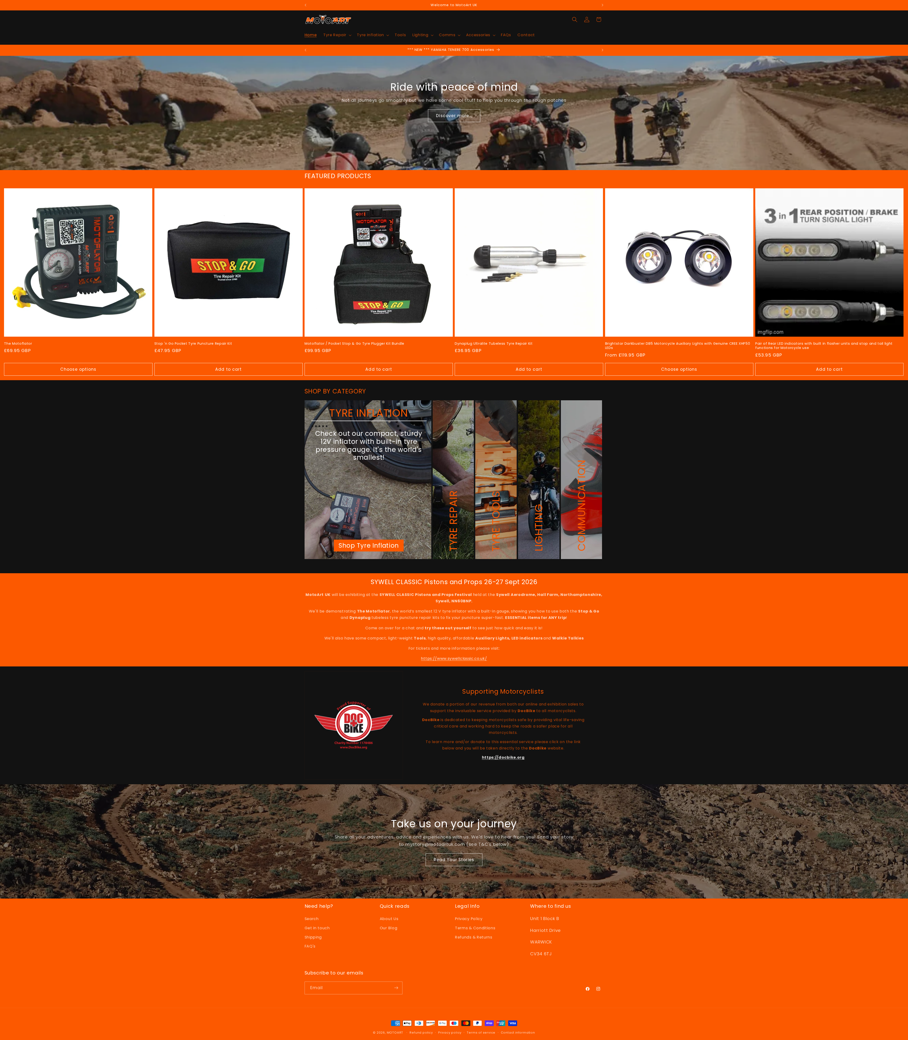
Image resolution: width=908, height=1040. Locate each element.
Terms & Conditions (475, 928)
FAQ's (310, 946)
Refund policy (421, 1033)
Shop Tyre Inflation (369, 545)
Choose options (78, 369)
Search (312, 918)
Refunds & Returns (473, 937)
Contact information (518, 1033)
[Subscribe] (396, 988)
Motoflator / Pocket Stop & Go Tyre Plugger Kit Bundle (354, 343)
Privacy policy (450, 1033)
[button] (337, 35)
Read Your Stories (454, 860)
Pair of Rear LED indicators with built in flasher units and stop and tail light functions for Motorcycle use (824, 345)
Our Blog (388, 928)
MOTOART (395, 1033)
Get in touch (317, 928)
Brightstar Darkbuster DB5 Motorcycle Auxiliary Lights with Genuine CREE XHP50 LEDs (677, 345)
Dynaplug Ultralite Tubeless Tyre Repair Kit (494, 343)
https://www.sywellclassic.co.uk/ (454, 658)
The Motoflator (18, 343)
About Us (389, 918)
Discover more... (454, 116)
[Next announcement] (602, 5)
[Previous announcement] (305, 5)
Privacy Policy (469, 918)
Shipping (313, 937)
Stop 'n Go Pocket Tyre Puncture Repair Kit (193, 343)
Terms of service (481, 1033)
